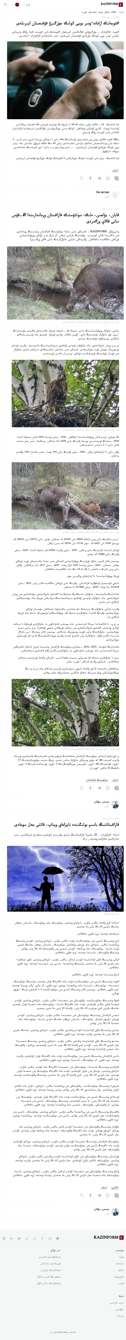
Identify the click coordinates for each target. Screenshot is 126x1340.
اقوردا (84, 12)
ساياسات (120, 1264)
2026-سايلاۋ (110, 12)
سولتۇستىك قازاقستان (97, 780)
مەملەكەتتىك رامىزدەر (51, 1270)
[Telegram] (99, 179)
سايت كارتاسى (117, 1303)
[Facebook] (90, 179)
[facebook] (42, 1238)
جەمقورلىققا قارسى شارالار (49, 1277)
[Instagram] (116, 179)
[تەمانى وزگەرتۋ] (15, 4)
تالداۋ (121, 1270)
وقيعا (100, 12)
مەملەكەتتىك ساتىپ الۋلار (49, 1284)
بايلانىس (119, 1310)
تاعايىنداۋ (93, 12)
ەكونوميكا (119, 1277)
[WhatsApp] (107, 179)
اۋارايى (114, 1188)
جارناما (120, 1316)
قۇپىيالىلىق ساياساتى (50, 1264)
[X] (81, 179)
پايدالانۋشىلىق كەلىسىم (50, 1257)
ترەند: (121, 12)
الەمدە (121, 1284)
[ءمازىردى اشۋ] (5, 4)
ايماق (115, 171)
